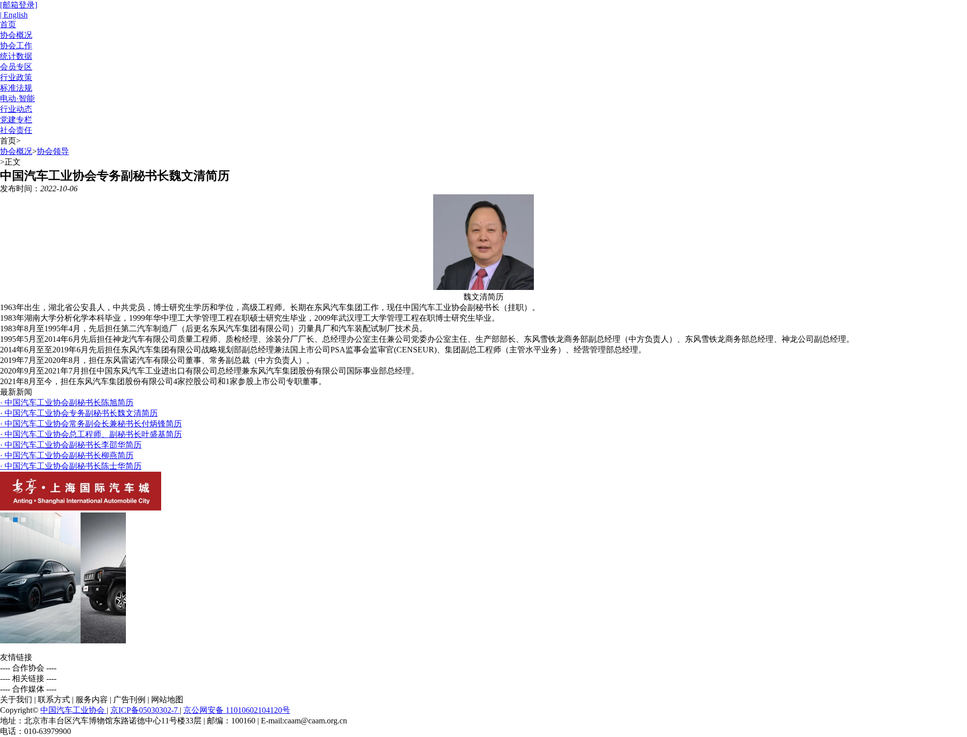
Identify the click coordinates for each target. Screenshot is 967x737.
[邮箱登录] (18, 5)
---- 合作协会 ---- (28, 668)
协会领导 (53, 151)
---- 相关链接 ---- (28, 678)
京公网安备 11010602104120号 (236, 710)
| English (14, 15)
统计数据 (16, 56)
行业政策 (16, 77)
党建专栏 (16, 119)
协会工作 (16, 45)
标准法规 (16, 88)
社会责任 (16, 130)
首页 (8, 24)
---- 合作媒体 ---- (28, 689)
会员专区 (16, 66)
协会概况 (16, 35)
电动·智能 (17, 98)
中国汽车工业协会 (73, 710)
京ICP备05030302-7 (145, 710)
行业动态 (16, 109)
